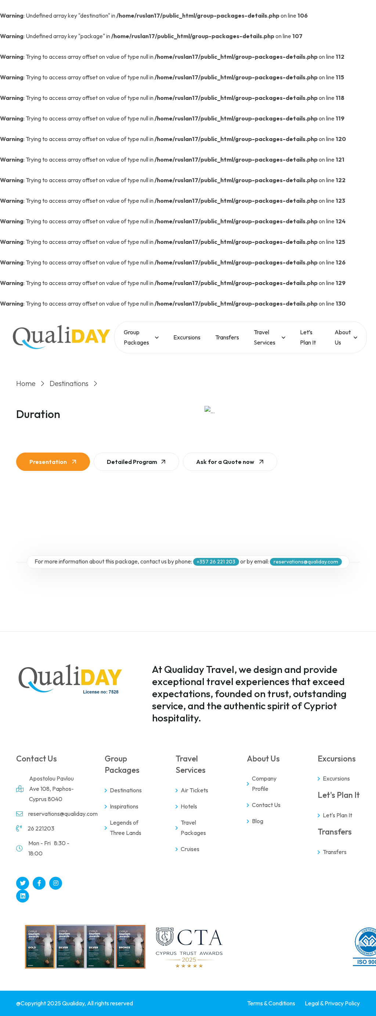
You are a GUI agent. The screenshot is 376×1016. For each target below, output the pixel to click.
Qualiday (73, 1003)
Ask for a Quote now (225, 461)
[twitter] (22, 883)
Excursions (186, 337)
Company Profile (264, 783)
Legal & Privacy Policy (332, 1003)
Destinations (69, 383)
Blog (257, 821)
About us (343, 337)
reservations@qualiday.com (63, 813)
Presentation (48, 461)
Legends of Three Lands (125, 827)
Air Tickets (194, 790)
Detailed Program (132, 461)
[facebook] (39, 883)
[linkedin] (22, 896)
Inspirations (124, 806)
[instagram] (55, 883)
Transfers (227, 337)
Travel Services (264, 337)
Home (26, 383)
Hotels (189, 806)
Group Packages (136, 337)
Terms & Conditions (271, 1003)
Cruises (190, 849)
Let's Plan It (337, 815)
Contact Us (266, 804)
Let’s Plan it (308, 337)
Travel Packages (193, 827)
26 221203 (41, 828)
